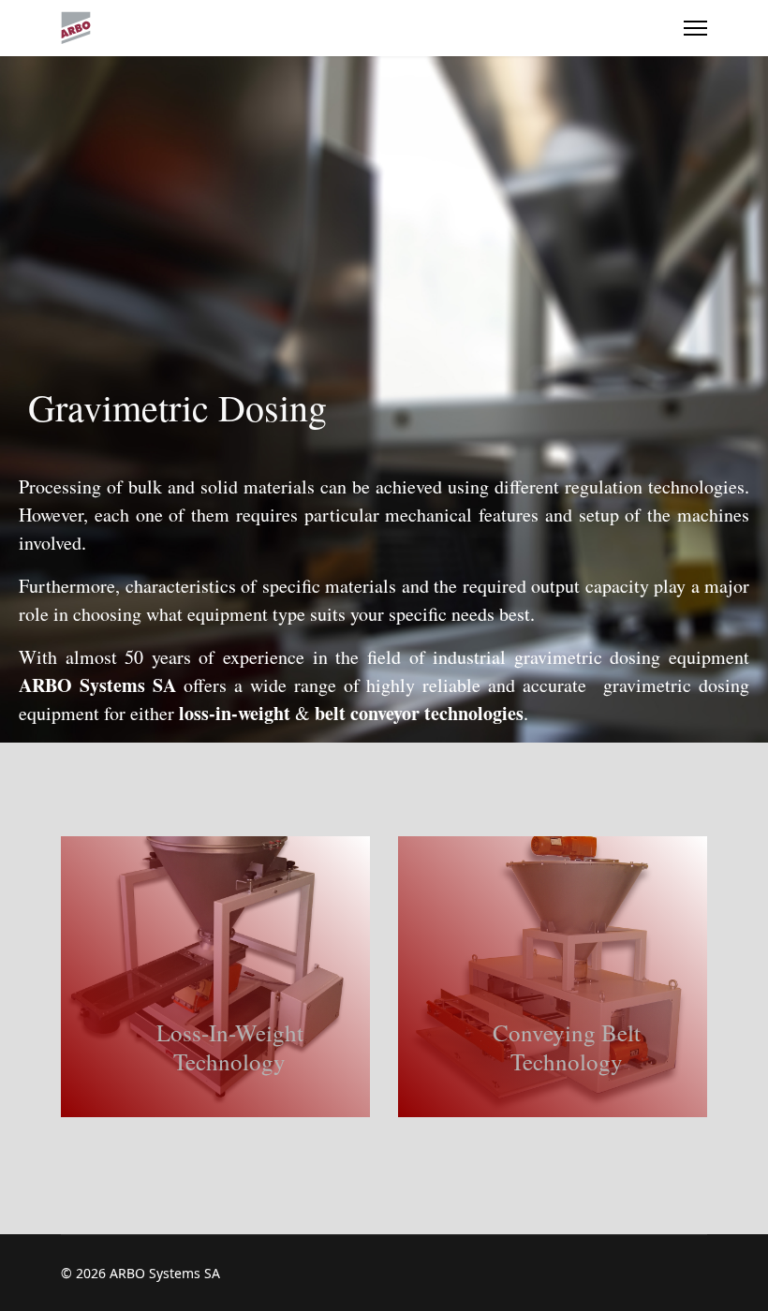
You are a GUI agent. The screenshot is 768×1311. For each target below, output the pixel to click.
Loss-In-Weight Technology (229, 1047)
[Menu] (695, 28)
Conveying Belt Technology (567, 1047)
